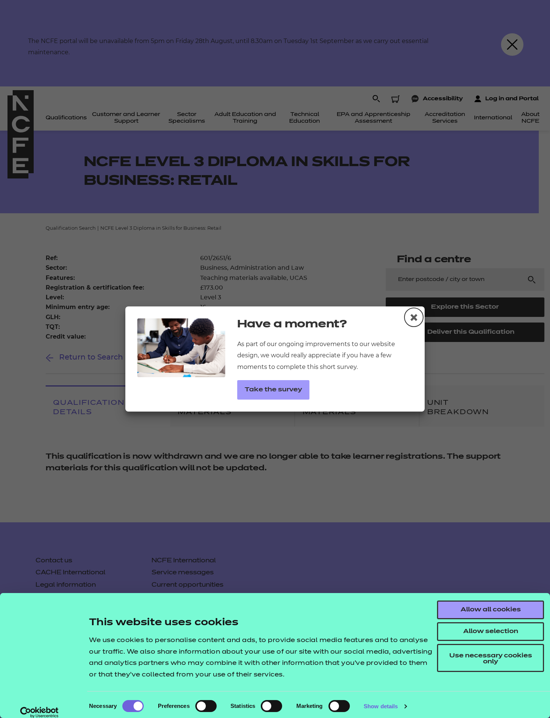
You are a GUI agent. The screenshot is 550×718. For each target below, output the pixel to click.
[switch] (206, 706)
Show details (381, 706)
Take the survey (273, 390)
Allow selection (490, 632)
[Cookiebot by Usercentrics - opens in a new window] (39, 712)
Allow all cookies (491, 610)
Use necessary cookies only (490, 659)
